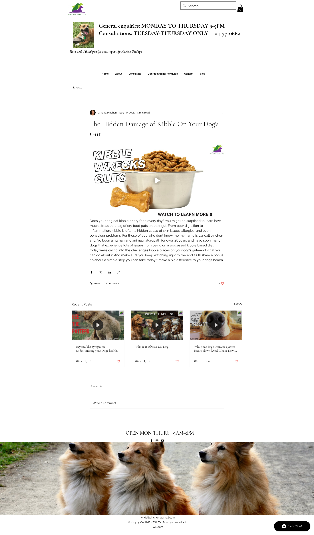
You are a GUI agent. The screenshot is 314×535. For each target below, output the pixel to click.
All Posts (77, 87)
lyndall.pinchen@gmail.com (157, 517)
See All (238, 303)
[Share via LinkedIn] (109, 272)
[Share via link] (118, 272)
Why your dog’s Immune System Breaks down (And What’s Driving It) (216, 348)
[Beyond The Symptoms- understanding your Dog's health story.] (98, 325)
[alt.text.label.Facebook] (151, 440)
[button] (240, 8)
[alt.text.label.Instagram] (157, 440)
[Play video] (157, 180)
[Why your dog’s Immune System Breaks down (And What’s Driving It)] (216, 325)
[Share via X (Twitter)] (100, 272)
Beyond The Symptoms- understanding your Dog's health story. (96, 348)
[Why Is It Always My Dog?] (157, 325)
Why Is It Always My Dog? (152, 346)
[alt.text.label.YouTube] (162, 440)
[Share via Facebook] (91, 272)
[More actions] (222, 112)
